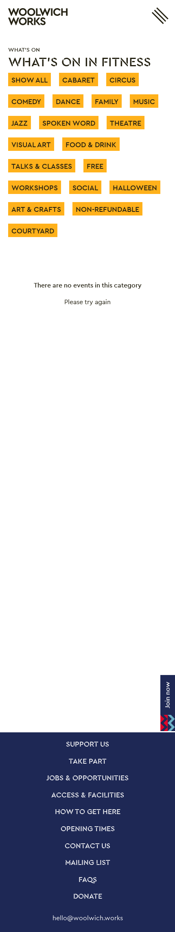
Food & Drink (91, 144)
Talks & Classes (41, 166)
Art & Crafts (36, 209)
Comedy (26, 101)
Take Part (88, 761)
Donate (87, 896)
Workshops (34, 187)
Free (95, 166)
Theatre (125, 123)
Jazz (19, 123)
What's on (24, 49)
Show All (29, 80)
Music (144, 101)
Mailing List (87, 863)
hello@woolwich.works (87, 918)
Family (106, 101)
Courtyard (32, 230)
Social (85, 187)
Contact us (87, 846)
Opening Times (88, 829)
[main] (87, 382)
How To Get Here (87, 812)
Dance (68, 101)
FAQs (88, 880)
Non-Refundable (107, 209)
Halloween (135, 187)
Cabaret (78, 80)
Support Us (87, 744)
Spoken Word (68, 123)
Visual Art (31, 144)
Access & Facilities (87, 795)
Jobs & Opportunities (87, 778)
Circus (122, 80)
